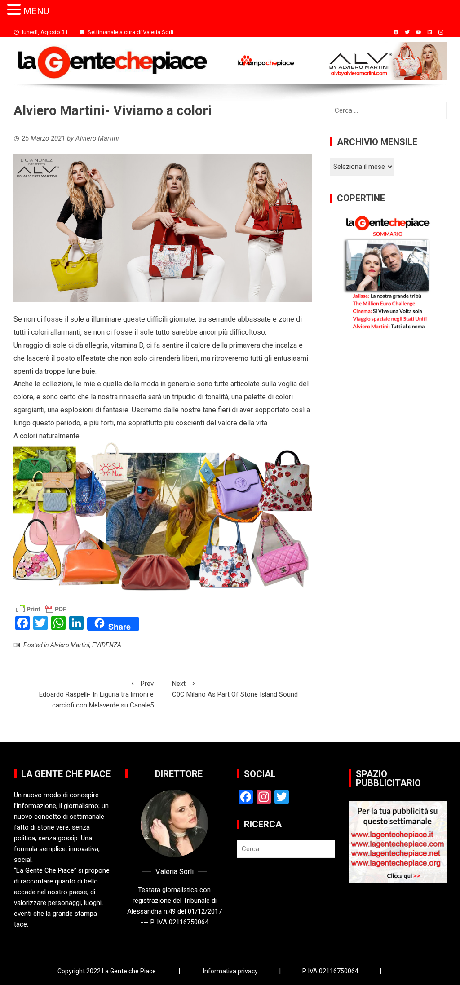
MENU (36, 11)
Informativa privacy (230, 971)
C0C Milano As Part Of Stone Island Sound (235, 689)
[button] (15, 10)
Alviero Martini (69, 645)
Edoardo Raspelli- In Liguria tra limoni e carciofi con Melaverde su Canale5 (96, 694)
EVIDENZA (106, 645)
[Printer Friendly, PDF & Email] (41, 608)
